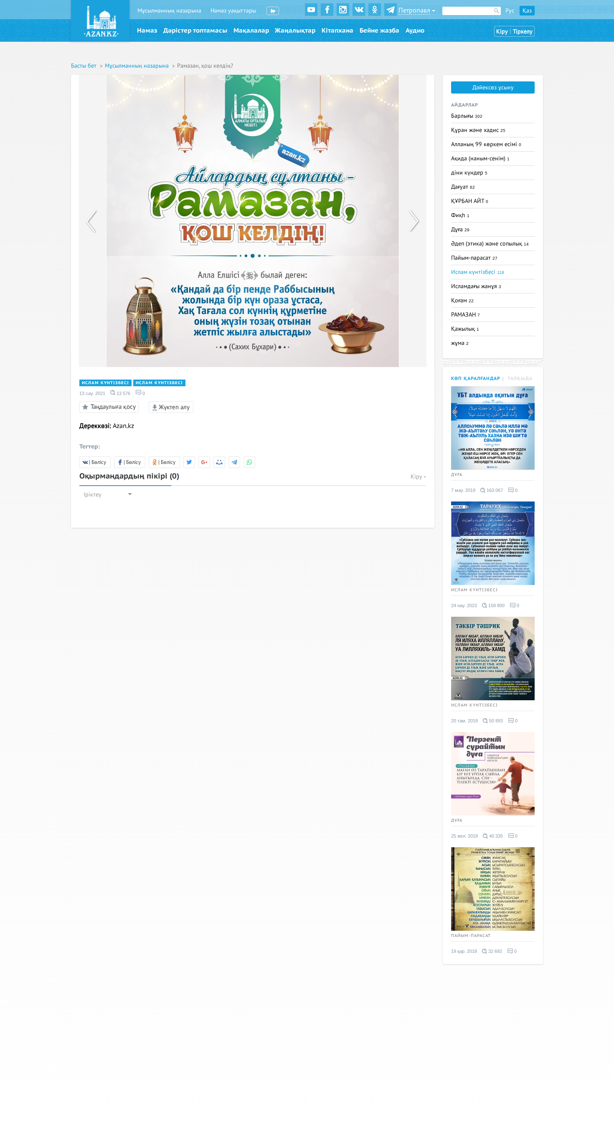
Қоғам (462, 300)
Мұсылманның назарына (169, 10)
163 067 (494, 490)
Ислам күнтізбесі (105, 382)
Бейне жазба (379, 30)
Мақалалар (251, 30)
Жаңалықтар (295, 30)
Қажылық (465, 328)
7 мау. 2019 (463, 490)
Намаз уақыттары (233, 10)
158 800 (496, 605)
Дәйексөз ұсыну (493, 87)
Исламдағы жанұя (476, 286)
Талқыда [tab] (520, 378)
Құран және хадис (478, 130)
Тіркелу (523, 31)
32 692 (494, 951)
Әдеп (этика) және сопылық (490, 243)
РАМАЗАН (465, 314)
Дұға (460, 229)
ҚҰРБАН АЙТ (469, 201)
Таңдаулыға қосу (113, 406)
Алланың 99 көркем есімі (486, 144)
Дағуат (463, 186)
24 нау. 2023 (464, 605)
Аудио (415, 30)
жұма (460, 343)
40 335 (495, 835)
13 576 (122, 393)
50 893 (495, 720)
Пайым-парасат (474, 257)
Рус (509, 10)
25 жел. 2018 (464, 835)
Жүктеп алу (173, 407)
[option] (253, 221)
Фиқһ (460, 215)
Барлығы (466, 115)
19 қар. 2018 (464, 951)
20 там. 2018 (464, 720)
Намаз (147, 30)
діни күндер (469, 172)
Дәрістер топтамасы (195, 30)
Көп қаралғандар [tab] (475, 378)
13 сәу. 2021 (92, 393)
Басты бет (84, 65)
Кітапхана (337, 30)
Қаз (527, 10)
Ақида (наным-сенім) (480, 158)
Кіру (502, 31)
